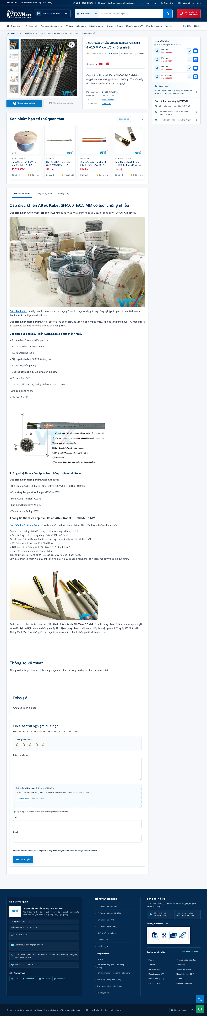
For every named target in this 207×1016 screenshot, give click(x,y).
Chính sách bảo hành (107, 906)
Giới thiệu (187, 26)
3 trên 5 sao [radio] (31, 746)
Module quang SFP (156, 974)
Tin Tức (100, 959)
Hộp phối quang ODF (185, 974)
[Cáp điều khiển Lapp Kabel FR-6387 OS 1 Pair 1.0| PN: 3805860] (94, 140)
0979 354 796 (21, 934)
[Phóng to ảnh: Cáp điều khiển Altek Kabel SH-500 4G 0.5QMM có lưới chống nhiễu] (77, 434)
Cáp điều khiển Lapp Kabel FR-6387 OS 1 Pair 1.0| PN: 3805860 (93, 165)
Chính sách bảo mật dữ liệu (110, 913)
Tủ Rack (151, 964)
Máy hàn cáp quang (184, 983)
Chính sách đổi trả (106, 920)
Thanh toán (150, 3)
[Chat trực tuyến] (200, 1009)
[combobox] (131, 13)
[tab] (24, 103)
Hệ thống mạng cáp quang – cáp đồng (113, 973)
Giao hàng (168, 3)
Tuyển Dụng (103, 946)
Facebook (30, 979)
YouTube (46, 979)
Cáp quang (180, 964)
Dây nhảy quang (155, 969)
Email (16, 832)
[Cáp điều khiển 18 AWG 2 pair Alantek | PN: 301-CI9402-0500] (25, 140)
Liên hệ (197, 26)
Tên (15, 817)
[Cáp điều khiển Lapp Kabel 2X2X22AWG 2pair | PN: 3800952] (60, 140)
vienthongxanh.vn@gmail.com (29, 944)
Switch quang (181, 979)
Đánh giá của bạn (24, 739)
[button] (72, 45)
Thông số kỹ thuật (44, 193)
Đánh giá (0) (63, 193)
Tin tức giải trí (103, 993)
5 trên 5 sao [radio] (44, 746)
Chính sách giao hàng (107, 926)
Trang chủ (14, 33)
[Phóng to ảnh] (77, 262)
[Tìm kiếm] (167, 13)
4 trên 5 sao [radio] (38, 746)
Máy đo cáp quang (155, 979)
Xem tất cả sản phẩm (191, 952)
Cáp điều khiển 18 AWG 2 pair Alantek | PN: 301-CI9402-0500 (24, 165)
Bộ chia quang (154, 983)
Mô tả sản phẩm (22, 193)
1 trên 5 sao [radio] (19, 746)
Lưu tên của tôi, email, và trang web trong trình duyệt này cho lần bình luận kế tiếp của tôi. (55, 850)
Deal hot (151, 960)
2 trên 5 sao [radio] (25, 746)
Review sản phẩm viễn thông (109, 986)
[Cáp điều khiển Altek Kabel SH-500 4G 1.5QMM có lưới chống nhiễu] (128, 140)
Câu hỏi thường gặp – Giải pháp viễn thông (113, 966)
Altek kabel (106, 103)
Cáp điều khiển (28, 33)
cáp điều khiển (108, 99)
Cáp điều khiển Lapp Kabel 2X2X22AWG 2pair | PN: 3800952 (58, 165)
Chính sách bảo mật (94, 1010)
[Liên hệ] (200, 999)
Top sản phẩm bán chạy (186, 960)
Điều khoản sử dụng (113, 1010)
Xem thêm (169, 26)
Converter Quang (183, 969)
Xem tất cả (124, 119)
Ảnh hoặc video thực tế (35, 788)
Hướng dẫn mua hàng (191, 3)
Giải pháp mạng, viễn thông (109, 979)
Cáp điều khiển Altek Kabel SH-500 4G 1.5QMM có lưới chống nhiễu (128, 165)
